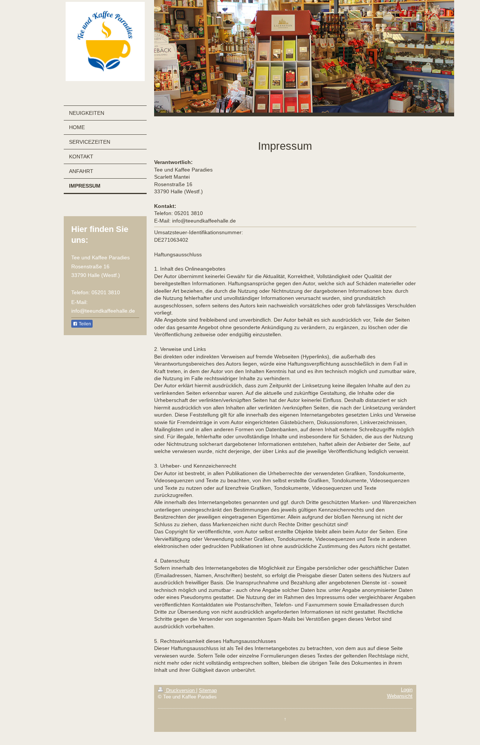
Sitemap (208, 690)
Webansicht (399, 696)
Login (406, 689)
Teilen (84, 324)
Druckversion (180, 690)
